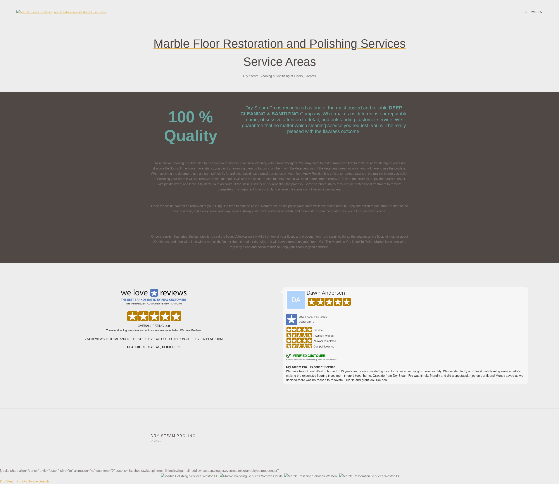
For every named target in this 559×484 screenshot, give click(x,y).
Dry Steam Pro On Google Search (24, 481)
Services (533, 12)
